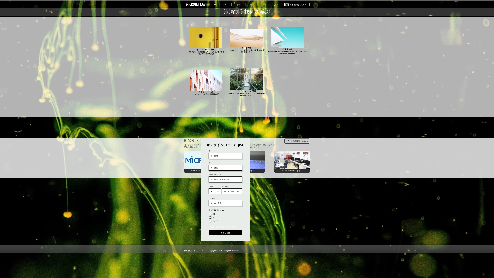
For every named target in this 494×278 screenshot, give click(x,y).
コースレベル (213, 198)
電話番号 (225, 186)
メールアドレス (214, 174)
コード (211, 186)
